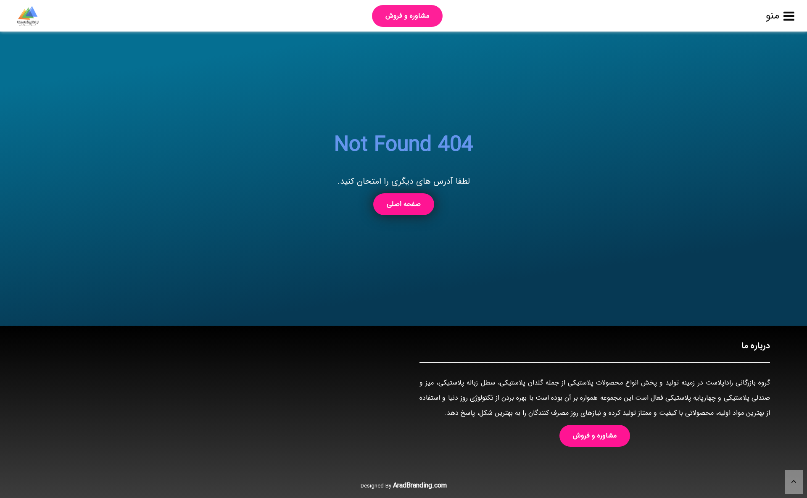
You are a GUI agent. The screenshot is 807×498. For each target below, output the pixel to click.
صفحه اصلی (404, 204)
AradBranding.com (420, 485)
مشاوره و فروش (407, 16)
